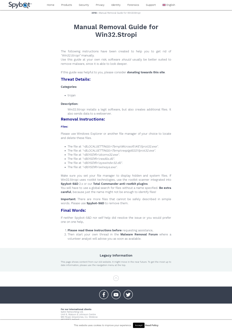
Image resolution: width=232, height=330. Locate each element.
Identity (116, 4)
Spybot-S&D (69, 183)
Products (66, 4)
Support (151, 4)
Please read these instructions (89, 230)
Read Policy (151, 325)
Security (84, 4)
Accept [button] (138, 325)
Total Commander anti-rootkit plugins (120, 183)
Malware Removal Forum (139, 234)
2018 (94, 13)
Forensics (133, 4)
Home (50, 4)
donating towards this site (146, 72)
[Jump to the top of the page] (116, 280)
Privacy (100, 4)
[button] (103, 293)
